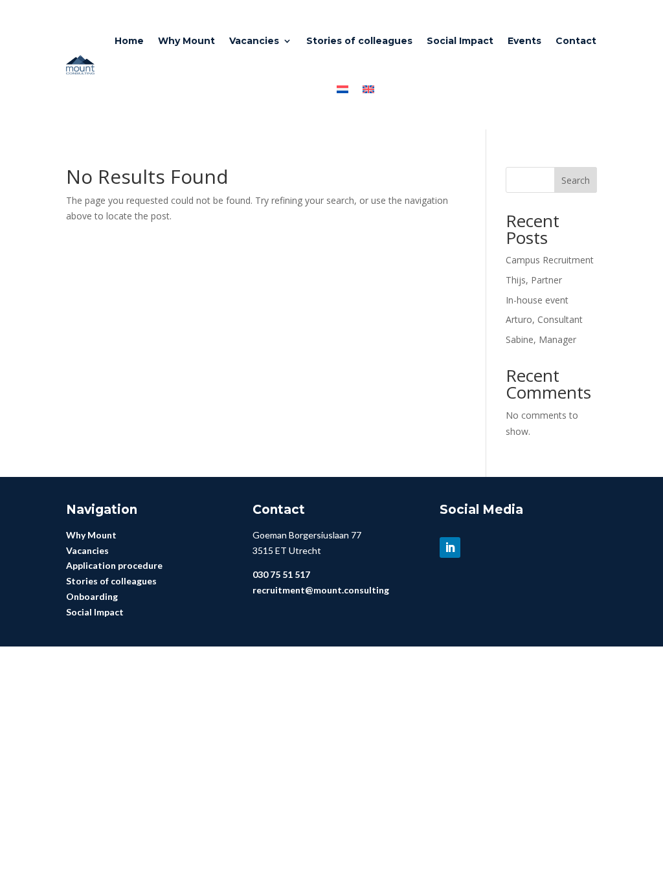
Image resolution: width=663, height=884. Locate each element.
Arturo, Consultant (544, 319)
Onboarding (92, 596)
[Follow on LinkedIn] (450, 547)
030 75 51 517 (281, 574)
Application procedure (114, 565)
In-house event (537, 300)
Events (524, 41)
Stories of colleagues (359, 41)
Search (575, 180)
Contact (576, 41)
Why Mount (186, 41)
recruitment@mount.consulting (321, 589)
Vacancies (254, 41)
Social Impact (460, 41)
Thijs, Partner (534, 280)
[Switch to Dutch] (342, 89)
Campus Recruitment (550, 260)
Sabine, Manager (541, 339)
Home (129, 41)
